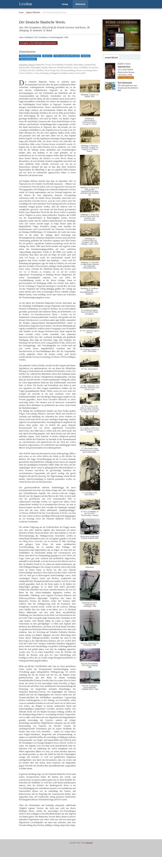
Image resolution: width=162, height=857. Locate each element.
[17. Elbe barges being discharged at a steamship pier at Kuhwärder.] (90, 446)
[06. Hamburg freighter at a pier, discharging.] (90, 346)
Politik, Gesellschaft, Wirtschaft (66, 56)
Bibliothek (80, 4)
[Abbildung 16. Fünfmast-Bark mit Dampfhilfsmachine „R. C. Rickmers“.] (90, 286)
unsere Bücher (111, 57)
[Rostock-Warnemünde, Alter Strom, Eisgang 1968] (90, 661)
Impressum (89, 843)
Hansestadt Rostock (28, 59)
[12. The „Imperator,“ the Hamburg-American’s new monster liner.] (90, 383)
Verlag (65, 4)
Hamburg (85, 56)
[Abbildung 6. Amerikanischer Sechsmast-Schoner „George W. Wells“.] (90, 116)
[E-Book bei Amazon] (121, 50)
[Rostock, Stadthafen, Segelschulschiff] (90, 683)
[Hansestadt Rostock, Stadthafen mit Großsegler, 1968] (90, 600)
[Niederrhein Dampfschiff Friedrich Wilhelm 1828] (90, 534)
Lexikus (25, 4)
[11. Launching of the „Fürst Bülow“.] (90, 490)
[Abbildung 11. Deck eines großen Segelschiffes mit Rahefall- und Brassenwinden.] (90, 212)
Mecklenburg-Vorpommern (30, 56)
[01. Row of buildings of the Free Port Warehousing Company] (90, 509)
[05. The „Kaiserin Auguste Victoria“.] (90, 328)
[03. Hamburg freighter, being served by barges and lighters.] (90, 307)
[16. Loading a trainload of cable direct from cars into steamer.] (90, 425)
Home (21, 12)
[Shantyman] (90, 564)
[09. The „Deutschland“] (90, 366)
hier (119, 90)
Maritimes (47, 56)
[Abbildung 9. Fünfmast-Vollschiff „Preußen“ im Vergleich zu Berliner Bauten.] (90, 143)
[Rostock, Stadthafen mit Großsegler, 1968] (90, 640)
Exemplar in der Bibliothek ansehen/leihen (38, 43)
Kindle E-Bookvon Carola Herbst (125, 67)
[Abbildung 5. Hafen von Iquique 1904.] (90, 92)
